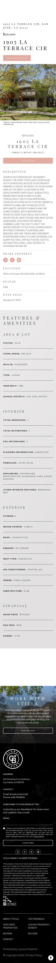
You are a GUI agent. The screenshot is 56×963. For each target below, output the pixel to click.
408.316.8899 (18, 797)
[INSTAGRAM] (24, 851)
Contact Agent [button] (28, 161)
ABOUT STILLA (11, 919)
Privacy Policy (38, 836)
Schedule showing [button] (17, 58)
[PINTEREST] (38, 851)
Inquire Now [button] (28, 731)
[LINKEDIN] (31, 851)
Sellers (32, 933)
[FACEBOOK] (17, 851)
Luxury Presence (27, 949)
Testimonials (36, 919)
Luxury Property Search (39, 926)
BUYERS (7, 933)
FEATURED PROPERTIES (10, 926)
